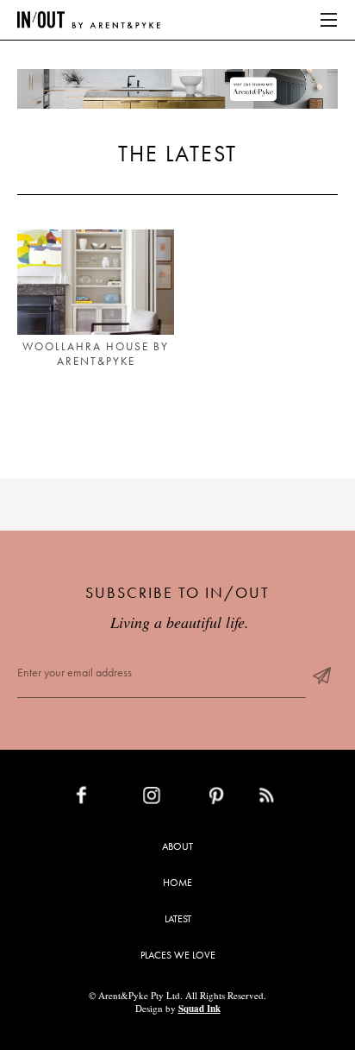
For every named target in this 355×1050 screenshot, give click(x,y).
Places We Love (177, 955)
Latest (178, 919)
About (177, 846)
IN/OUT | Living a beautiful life (88, 19)
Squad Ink (199, 1008)
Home (177, 883)
